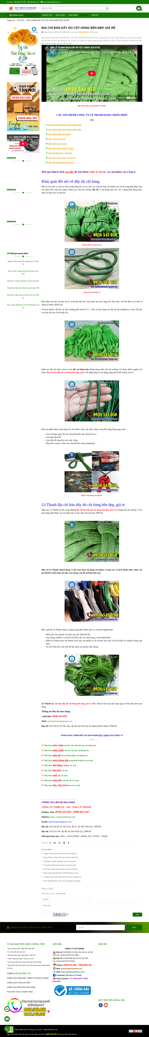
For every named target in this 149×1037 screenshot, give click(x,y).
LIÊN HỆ (94, 15)
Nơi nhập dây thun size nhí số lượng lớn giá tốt (62, 881)
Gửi (137, 914)
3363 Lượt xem (71, 32)
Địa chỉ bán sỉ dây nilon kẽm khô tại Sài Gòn (61, 857)
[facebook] (100, 1005)
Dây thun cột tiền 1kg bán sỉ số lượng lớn (60, 861)
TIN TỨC (84, 15)
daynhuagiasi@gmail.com (52, 2)
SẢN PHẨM (73, 15)
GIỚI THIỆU (60, 15)
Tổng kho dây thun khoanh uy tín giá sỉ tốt (60, 865)
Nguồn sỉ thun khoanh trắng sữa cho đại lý (60, 853)
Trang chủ (11, 20)
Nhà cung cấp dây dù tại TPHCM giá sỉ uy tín (61, 873)
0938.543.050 (22, 2)
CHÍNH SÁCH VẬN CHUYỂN (18, 983)
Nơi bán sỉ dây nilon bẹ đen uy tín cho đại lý (61, 869)
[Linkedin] (59, 843)
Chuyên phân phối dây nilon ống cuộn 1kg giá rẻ (62, 877)
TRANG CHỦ (47, 15)
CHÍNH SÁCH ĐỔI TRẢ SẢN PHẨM (21, 987)
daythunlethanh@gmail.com (59, 721)
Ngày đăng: (47, 32)
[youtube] (106, 1005)
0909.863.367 (34, 2)
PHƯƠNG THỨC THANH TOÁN (20, 992)
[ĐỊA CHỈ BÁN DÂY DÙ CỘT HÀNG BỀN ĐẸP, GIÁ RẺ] (22, 8)
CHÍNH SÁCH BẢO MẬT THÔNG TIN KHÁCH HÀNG (28, 978)
